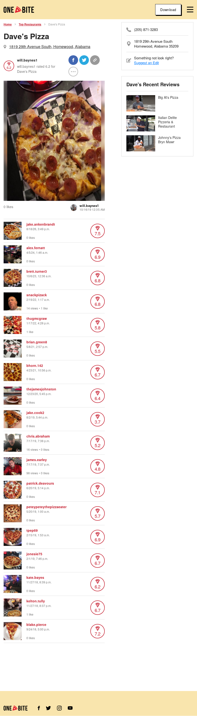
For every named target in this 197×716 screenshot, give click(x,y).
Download (168, 9)
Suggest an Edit (146, 62)
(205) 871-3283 (146, 29)
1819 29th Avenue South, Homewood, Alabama (49, 46)
